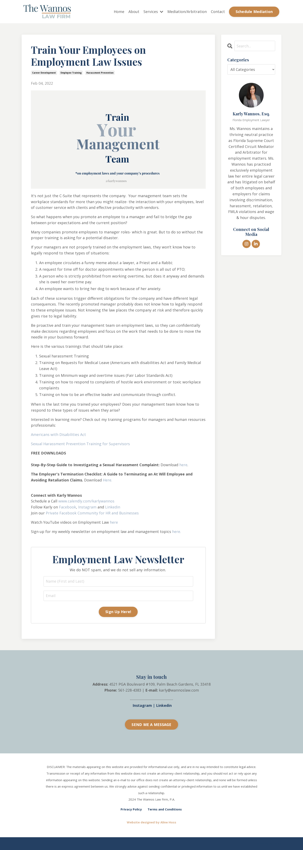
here (183, 464)
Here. (107, 480)
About (133, 11)
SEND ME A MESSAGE (151, 724)
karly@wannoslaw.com (179, 690)
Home (119, 11)
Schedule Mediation (254, 11)
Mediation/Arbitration (187, 11)
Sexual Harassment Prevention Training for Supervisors (80, 443)
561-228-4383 (129, 690)
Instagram (87, 507)
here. (176, 531)
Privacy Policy (131, 809)
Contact (218, 11)
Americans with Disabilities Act (58, 434)
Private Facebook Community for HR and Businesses (92, 512)
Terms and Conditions (165, 809)
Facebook (67, 507)
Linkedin (112, 507)
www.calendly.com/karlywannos (86, 501)
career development (44, 72)
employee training (71, 72)
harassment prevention (100, 72)
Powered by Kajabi (268, 843)
